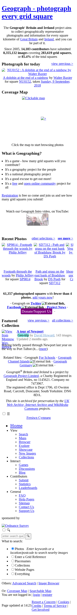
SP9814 (25, 279)
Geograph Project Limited (21, 376)
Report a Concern (44, 602)
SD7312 (54, 283)
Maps (22, 438)
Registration (10, 195)
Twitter (36, 303)
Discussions (27, 468)
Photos (19, 549)
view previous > (62, 63)
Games (23, 465)
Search (23, 434)
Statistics (25, 484)
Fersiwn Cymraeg (39, 417)
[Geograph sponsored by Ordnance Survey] (15, 525)
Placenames (23, 561)
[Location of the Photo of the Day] (43, 118)
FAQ (22, 495)
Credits (36, 606)
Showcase (26, 449)
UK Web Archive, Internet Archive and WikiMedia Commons (38, 404)
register (47, 595)
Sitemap (24, 503)
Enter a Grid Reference (30, 557)
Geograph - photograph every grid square (36, 12)
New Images (27, 453)
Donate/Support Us (36, 311)
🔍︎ (8, 530)
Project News (56, 307)
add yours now (43, 297)
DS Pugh (54, 279)
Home (16, 425)
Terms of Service (55, 606)
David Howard (44, 335)
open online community (40, 183)
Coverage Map (17, 591)
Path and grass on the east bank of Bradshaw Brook (49, 275)
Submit (23, 480)
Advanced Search (24, 583)
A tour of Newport (30, 331)
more (43, 349)
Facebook (14, 307)
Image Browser (48, 583)
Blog (22, 472)
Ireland (49, 39)
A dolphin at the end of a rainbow (25, 77)
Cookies (63, 602)
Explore (24, 446)
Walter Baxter (62, 77)
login (36, 595)
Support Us (26, 511)
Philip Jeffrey (25, 275)
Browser (24, 442)
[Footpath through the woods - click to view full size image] (18, 252)
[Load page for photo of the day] (37, 74)
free (14, 183)
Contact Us (26, 507)
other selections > (43, 238)
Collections (26, 457)
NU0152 (25, 81)
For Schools (47, 357)
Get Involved (40, 609)
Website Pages (24, 569)
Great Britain (29, 39)
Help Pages (26, 499)
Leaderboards (28, 488)
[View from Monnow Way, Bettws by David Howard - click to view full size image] (8, 347)
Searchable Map (40, 591)
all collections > (62, 320)
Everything (22, 574)
